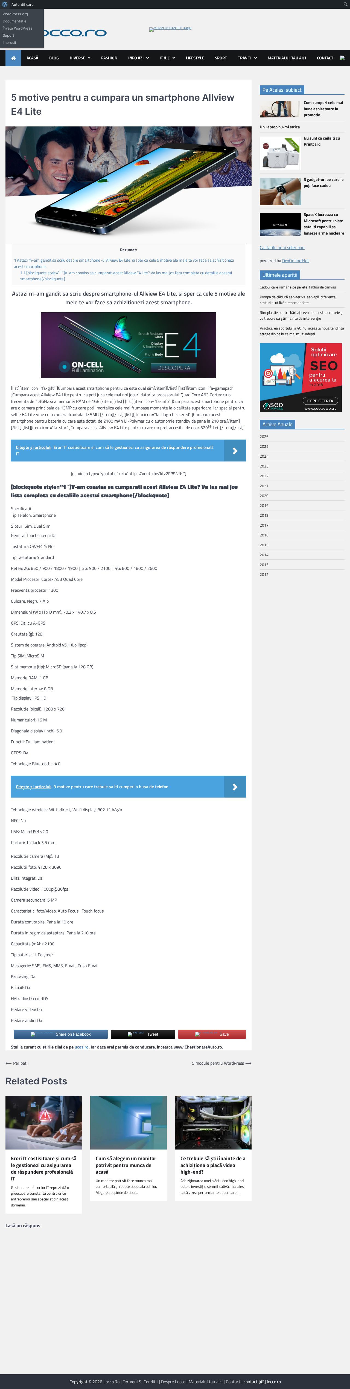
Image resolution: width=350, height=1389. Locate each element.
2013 (264, 564)
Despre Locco (173, 1381)
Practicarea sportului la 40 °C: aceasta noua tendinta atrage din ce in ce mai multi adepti (302, 331)
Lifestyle (195, 58)
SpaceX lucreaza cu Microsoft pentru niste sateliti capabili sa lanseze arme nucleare (324, 223)
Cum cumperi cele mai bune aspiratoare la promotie (323, 108)
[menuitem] (5, 4)
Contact (325, 58)
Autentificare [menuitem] (22, 4)
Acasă (32, 58)
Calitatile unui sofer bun (282, 247)
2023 (264, 466)
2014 (264, 555)
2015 (264, 545)
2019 (264, 505)
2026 (264, 436)
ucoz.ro (82, 1047)
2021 (264, 486)
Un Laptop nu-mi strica (280, 127)
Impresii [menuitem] (9, 42)
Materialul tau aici (287, 58)
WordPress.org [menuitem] (15, 14)
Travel (245, 58)
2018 (264, 515)
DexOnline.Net (295, 260)
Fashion (109, 58)
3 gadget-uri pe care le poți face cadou (324, 182)
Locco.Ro (111, 1381)
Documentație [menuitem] (15, 21)
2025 (264, 446)
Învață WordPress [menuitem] (17, 28)
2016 (264, 535)
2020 (264, 495)
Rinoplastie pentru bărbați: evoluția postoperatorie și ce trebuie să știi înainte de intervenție (301, 315)
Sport (221, 58)
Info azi (136, 58)
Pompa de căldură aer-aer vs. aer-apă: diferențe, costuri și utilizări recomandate (298, 299)
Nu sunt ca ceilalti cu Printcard (322, 141)
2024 (264, 456)
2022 (264, 476)
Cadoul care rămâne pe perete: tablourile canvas (298, 287)
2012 (264, 574)
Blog (54, 58)
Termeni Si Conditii (140, 1381)
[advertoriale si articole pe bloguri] (301, 410)
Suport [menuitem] (8, 35)
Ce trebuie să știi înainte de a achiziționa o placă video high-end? (213, 1165)
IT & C (165, 58)
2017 (264, 525)
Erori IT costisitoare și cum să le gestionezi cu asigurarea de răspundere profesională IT (44, 1168)
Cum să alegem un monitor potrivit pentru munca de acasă (126, 1165)
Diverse (77, 58)
